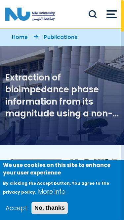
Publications (60, 37)
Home (20, 37)
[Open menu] (112, 14)
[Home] (30, 14)
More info (51, 191)
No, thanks (49, 207)
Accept (16, 208)
